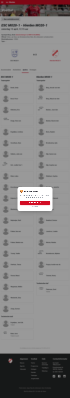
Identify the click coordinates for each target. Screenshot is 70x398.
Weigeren (35, 206)
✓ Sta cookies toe (35, 202)
